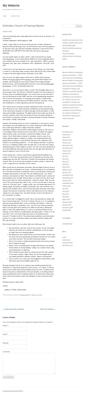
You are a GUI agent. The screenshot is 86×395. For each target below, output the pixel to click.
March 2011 (66, 167)
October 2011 (66, 151)
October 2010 (66, 180)
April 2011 (65, 164)
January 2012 (66, 142)
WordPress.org (67, 245)
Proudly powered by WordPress (13, 391)
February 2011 (67, 170)
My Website (11, 5)
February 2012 (67, 140)
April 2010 (65, 197)
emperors (28, 79)
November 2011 (67, 148)
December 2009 (67, 207)
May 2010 (65, 194)
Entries (66, 240)
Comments (67, 242)
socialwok (65, 88)
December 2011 (67, 145)
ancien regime (15, 79)
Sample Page (15, 16)
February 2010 (67, 202)
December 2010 (67, 175)
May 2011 (65, 161)
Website (6, 343)
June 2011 (65, 159)
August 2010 (66, 186)
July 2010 (65, 188)
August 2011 (66, 153)
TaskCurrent (10, 59)
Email (5, 334)
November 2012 (67, 132)
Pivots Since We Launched (13, 309)
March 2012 (66, 137)
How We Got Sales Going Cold (72, 40)
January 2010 (66, 205)
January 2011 (66, 172)
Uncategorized (25, 295)
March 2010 (66, 199)
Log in (64, 237)
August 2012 (66, 134)
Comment (6, 352)
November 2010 (67, 178)
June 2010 (65, 191)
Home (5, 16)
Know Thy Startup (47, 309)
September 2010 (67, 183)
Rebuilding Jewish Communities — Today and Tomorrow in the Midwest (72, 75)
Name (6, 325)
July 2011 (65, 156)
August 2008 (66, 210)
